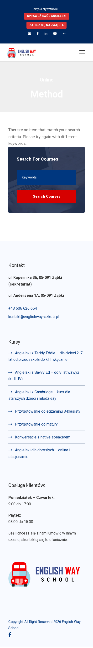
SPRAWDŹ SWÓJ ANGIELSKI (46, 16)
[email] (29, 33)
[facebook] (38, 33)
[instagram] (64, 33)
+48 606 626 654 (22, 308)
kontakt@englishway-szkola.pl (33, 316)
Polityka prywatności (45, 9)
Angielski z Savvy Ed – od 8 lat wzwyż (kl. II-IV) (43, 375)
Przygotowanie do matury (36, 424)
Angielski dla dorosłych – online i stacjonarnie (39, 453)
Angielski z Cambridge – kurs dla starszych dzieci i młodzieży (39, 395)
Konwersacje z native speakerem (42, 437)
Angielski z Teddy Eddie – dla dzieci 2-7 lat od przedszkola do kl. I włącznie (45, 356)
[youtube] (55, 33)
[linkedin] (46, 33)
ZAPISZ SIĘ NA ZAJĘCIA (46, 25)
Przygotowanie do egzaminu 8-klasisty (47, 411)
